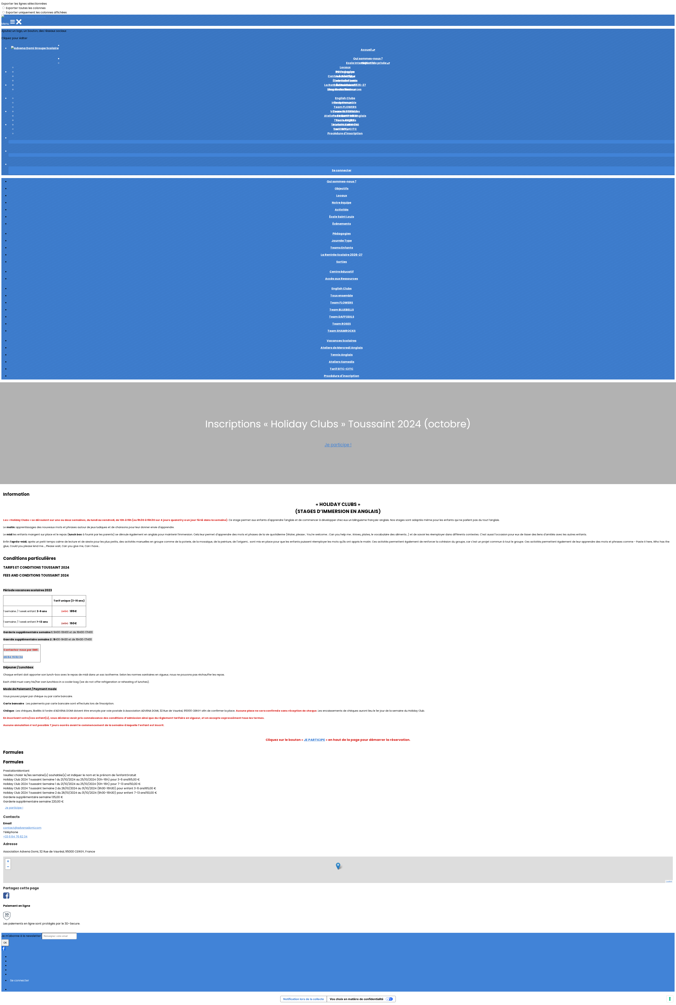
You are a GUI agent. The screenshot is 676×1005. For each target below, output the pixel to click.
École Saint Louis (341, 217)
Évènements (341, 224)
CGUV (12, 970)
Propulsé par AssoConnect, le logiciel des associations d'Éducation (54, 989)
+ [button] (8, 861)
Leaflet (669, 881)
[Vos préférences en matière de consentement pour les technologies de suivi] (669, 998)
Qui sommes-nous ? (341, 181)
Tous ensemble (341, 296)
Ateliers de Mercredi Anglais (342, 348)
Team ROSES (341, 324)
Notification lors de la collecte (303, 999)
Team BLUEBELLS (341, 310)
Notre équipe (341, 203)
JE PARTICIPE (314, 740)
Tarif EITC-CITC (341, 369)
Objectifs (341, 188)
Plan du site (16, 957)
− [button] (8, 866)
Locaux (345, 67)
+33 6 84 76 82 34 (15, 837)
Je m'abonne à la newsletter (21, 936)
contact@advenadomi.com (22, 828)
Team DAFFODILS (341, 317)
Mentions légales (20, 965)
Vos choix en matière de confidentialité (356, 999)
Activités (341, 210)
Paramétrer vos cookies (25, 974)
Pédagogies (345, 72)
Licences (14, 961)
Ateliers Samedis (345, 125)
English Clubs (345, 98)
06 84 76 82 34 (13, 657)
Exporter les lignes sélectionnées (24, 4)
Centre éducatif (345, 85)
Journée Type (341, 241)
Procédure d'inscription (345, 133)
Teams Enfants (345, 81)
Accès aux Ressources (341, 279)
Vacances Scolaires (345, 111)
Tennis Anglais (345, 120)
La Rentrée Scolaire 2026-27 (341, 255)
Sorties (341, 262)
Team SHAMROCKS (341, 331)
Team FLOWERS (345, 107)
